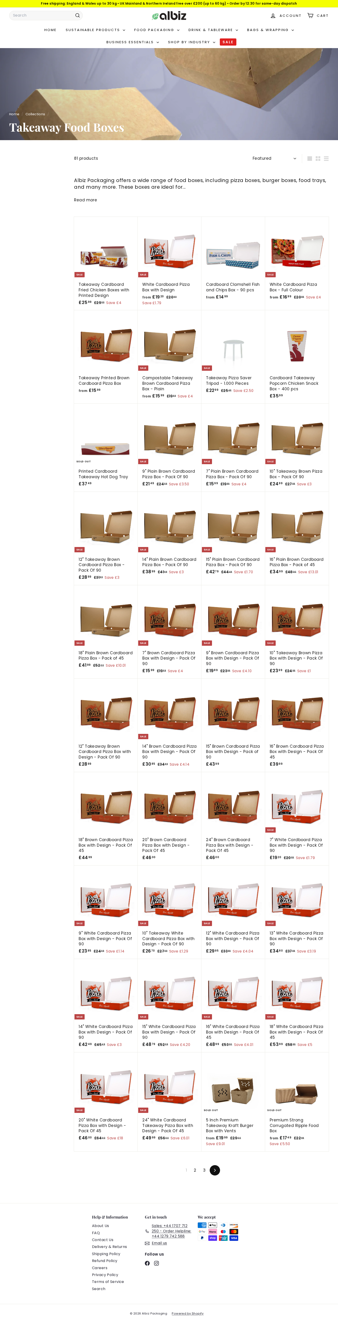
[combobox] (46, 15)
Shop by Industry (190, 42)
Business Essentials (130, 42)
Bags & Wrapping (268, 29)
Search (99, 1288)
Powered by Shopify (187, 1313)
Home (50, 29)
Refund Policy (104, 1260)
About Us (100, 1225)
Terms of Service (108, 1281)
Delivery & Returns (109, 1246)
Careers (99, 1268)
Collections (36, 114)
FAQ (96, 1233)
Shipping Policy (106, 1253)
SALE (228, 42)
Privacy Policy (105, 1274)
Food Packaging (155, 29)
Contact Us (102, 1239)
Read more (85, 200)
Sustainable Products (94, 29)
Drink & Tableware (212, 29)
